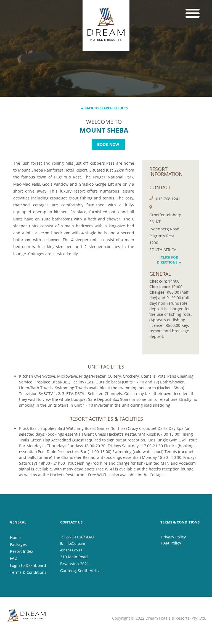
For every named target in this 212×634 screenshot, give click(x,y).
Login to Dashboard (28, 565)
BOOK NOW (108, 144)
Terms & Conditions (28, 572)
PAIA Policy (171, 543)
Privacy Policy (173, 537)
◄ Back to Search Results (104, 108)
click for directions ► (169, 260)
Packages (18, 544)
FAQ (13, 558)
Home (15, 537)
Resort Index (21, 551)
